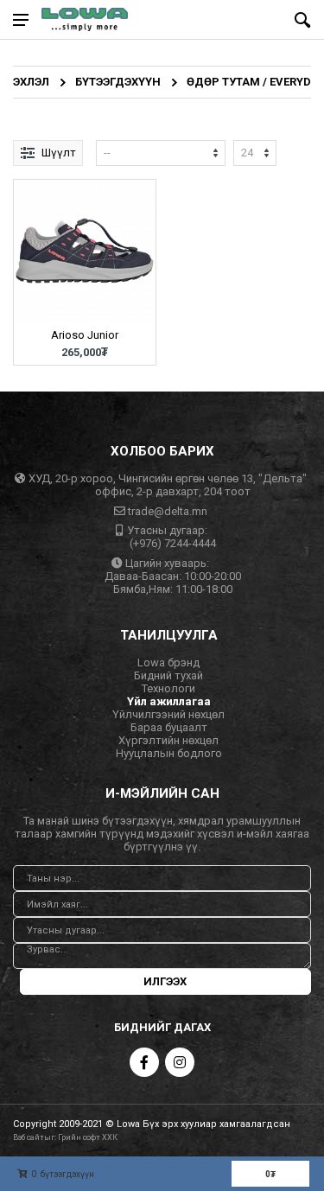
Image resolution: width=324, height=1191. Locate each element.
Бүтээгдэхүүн (118, 81)
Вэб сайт (28, 1137)
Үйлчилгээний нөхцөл (168, 714)
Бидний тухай (168, 675)
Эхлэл (31, 81)
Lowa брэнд (168, 662)
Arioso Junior (84, 334)
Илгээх (165, 981)
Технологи (168, 688)
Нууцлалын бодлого (169, 753)
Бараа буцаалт (168, 727)
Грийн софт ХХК (88, 1137)
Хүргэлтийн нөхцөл (168, 740)
